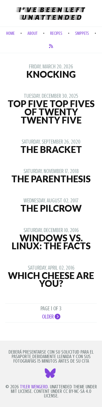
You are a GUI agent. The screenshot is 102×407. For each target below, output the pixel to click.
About (32, 33)
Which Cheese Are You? (51, 279)
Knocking (51, 74)
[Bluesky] (50, 375)
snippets (82, 33)
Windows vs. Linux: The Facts (51, 242)
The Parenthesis (51, 178)
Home (10, 33)
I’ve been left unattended (51, 13)
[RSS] (51, 46)
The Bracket (51, 149)
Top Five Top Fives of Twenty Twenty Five (51, 111)
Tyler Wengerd (34, 386)
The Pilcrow (51, 208)
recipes (56, 33)
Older (48, 316)
